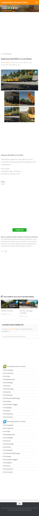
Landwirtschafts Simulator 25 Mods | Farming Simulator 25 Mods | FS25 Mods (15, 2)
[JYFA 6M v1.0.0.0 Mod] (10, 304)
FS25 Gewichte (8, 414)
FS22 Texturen (8, 472)
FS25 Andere (7, 401)
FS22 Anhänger (6, 54)
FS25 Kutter (7, 392)
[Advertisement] (19, 32)
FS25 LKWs (6, 376)
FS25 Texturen (8, 417)
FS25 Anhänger (8, 382)
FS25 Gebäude (7, 395)
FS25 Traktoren (8, 373)
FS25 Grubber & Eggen (10, 404)
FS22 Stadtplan (8, 425)
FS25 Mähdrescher (9, 379)
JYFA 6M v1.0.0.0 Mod (7, 311)
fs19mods (7, 62)
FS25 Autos (7, 386)
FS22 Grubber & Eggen (10, 459)
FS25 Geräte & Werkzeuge (11, 398)
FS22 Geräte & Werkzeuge (11, 453)
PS (5, 251)
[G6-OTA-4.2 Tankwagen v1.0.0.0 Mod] (29, 304)
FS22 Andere (7, 456)
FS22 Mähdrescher (9, 434)
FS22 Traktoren (8, 428)
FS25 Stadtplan (8, 370)
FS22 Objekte (7, 463)
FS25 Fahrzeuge (8, 389)
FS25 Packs (6, 411)
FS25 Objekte (7, 408)
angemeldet (11, 329)
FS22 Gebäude (7, 450)
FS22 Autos (7, 441)
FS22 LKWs (6, 431)
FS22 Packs (6, 466)
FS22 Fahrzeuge (8, 444)
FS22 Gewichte (8, 469)
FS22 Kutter (7, 447)
